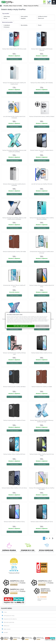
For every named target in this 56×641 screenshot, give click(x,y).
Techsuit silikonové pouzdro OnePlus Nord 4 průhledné (14, 184)
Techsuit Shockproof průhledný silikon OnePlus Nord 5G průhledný (42, 218)
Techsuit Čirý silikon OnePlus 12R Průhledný (42, 82)
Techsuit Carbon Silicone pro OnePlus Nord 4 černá (41, 151)
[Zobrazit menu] (54, 2)
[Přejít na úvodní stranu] (7, 2)
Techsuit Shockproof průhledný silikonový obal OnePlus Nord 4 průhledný (14, 218)
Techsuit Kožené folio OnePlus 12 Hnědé (42, 386)
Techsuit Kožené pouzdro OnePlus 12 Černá (14, 420)
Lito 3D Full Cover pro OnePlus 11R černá (41, 184)
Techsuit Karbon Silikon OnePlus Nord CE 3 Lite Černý (42, 454)
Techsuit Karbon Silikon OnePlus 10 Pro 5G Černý (14, 488)
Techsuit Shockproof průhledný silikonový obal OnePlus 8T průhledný (14, 151)
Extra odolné (24, 16)
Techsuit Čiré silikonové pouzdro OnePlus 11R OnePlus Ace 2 (14, 83)
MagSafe (23, 18)
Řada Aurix (41, 18)
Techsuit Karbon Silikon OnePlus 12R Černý (14, 454)
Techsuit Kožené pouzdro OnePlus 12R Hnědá (14, 251)
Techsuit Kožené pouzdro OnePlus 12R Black (14, 386)
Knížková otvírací (42, 16)
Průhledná (7, 27)
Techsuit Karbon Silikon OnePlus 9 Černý (14, 521)
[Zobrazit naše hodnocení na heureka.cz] (14, 573)
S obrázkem (7, 25)
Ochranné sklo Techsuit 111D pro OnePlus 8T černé (14, 286)
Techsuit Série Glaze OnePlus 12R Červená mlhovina (41, 49)
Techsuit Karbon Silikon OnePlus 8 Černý (41, 353)
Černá (40, 25)
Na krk (6, 18)
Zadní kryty (7, 16)
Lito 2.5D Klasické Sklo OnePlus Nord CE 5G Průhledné (14, 117)
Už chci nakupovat (21, 326)
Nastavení (42, 325)
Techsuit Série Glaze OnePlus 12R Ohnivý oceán (14, 49)
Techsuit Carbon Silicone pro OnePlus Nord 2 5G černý (41, 286)
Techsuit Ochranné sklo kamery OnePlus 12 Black (41, 116)
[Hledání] (44, 2)
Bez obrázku (24, 25)
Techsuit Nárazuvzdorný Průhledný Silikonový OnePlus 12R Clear (41, 421)
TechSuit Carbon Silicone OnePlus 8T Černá (42, 521)
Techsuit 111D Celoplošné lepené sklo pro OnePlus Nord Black (41, 488)
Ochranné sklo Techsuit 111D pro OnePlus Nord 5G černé (41, 252)
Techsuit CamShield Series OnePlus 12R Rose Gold (14, 353)
